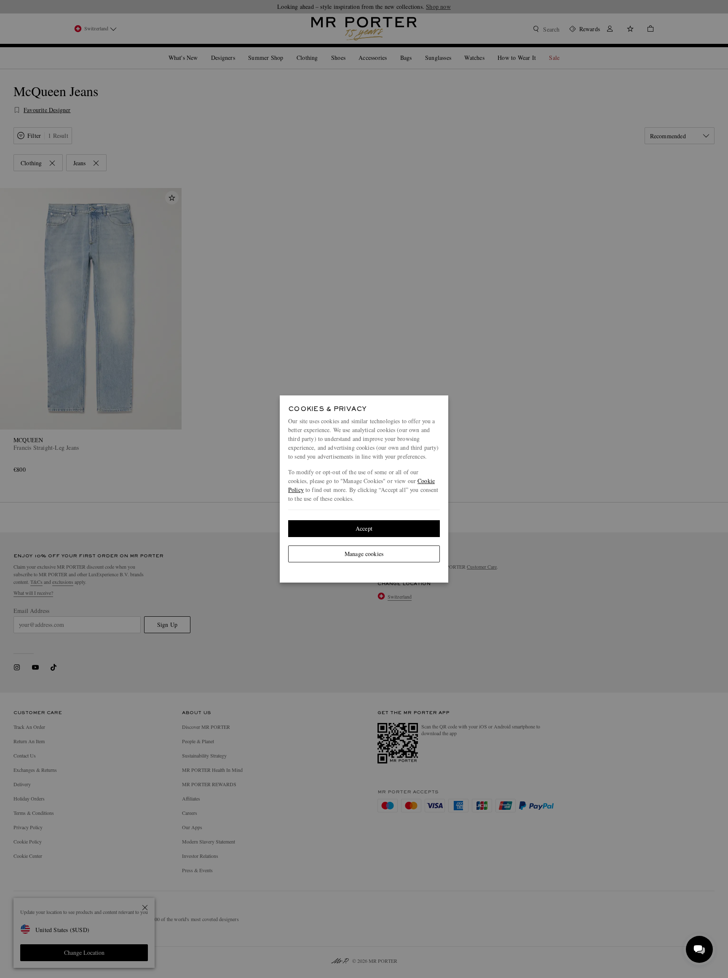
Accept (364, 528)
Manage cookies (364, 554)
